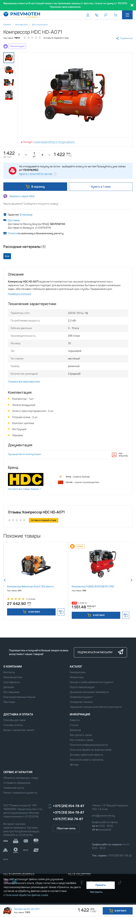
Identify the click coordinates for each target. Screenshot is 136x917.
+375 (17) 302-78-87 (68, 819)
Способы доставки (14, 720)
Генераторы (77, 677)
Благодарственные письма (19, 697)
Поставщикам (11, 692)
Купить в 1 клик (61, 611)
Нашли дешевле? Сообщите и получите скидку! (30, 203)
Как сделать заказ (81, 735)
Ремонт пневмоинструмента (20, 792)
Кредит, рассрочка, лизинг (19, 730)
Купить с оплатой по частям (35, 174)
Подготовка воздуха (82, 687)
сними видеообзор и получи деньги (54, 142)
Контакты (9, 672)
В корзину (38, 186)
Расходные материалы (24, 247)
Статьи (74, 725)
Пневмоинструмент (81, 697)
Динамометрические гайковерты (89, 692)
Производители (12, 677)
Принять (100, 885)
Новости (75, 720)
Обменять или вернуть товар (20, 777)
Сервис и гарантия (17, 772)
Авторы (74, 764)
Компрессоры (21, 24)
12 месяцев (25, 214)
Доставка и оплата (18, 714)
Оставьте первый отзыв (56, 38)
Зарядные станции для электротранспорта (96, 706)
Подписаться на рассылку (95, 652)
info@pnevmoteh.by (103, 815)
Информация (80, 714)
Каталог (76, 666)
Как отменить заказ (81, 740)
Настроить (96, 892)
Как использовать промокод (86, 759)
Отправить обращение (16, 782)
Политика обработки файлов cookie (91, 749)
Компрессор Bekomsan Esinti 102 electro (30, 586)
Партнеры (9, 702)
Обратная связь (66, 828)
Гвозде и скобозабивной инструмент (92, 682)
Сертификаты (11, 682)
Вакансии (75, 730)
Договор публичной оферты (86, 754)
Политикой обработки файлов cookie (26, 895)
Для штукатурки (40, 24)
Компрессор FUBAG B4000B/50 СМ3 (93, 586)
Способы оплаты (13, 725)
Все (7, 256)
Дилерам (8, 687)
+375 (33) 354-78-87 (68, 812)
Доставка (14, 220)
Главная (7, 24)
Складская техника (81, 702)
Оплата (12, 233)
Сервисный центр (13, 787)
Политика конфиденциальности (89, 744)
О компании (12, 666)
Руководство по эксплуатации (24, 454)
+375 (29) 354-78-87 (68, 806)
